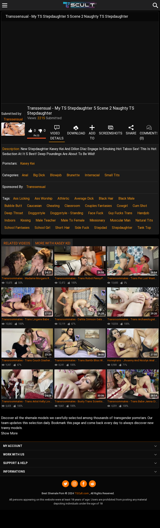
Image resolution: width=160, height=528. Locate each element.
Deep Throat (13, 213)
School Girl (42, 228)
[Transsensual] (13, 129)
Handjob (143, 213)
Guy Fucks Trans (120, 213)
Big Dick (39, 175)
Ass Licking (21, 198)
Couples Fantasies (98, 206)
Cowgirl (122, 206)
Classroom (72, 206)
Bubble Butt (13, 206)
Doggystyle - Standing (66, 213)
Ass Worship (43, 198)
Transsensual (13, 119)
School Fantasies (17, 228)
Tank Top (144, 228)
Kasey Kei (27, 163)
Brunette (73, 175)
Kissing (25, 220)
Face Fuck (95, 213)
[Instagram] (74, 483)
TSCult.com (81, 493)
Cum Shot (140, 206)
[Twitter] (65, 483)
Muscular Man (120, 220)
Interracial (92, 175)
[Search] (155, 5)
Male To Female (73, 220)
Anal (25, 175)
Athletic (63, 198)
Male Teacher (46, 220)
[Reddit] (92, 483)
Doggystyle (36, 213)
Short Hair (62, 228)
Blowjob (56, 175)
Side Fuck (82, 228)
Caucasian (34, 206)
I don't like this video (40, 131)
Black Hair (106, 198)
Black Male (126, 198)
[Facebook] (83, 483)
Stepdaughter (122, 228)
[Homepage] (80, 5)
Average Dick (84, 198)
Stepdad (100, 228)
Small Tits (112, 175)
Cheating (53, 206)
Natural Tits (144, 220)
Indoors (9, 220)
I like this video (30, 131)
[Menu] (4, 5)
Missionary (97, 220)
